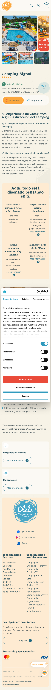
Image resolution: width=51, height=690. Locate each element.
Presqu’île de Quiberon (9, 574)
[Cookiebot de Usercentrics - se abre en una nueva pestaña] (36, 292)
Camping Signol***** (37, 594)
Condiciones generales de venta (12, 677)
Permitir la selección (25, 388)
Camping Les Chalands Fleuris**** (37, 564)
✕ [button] (46, 664)
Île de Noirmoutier (11, 591)
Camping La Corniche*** (32, 570)
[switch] (44, 352)
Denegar (25, 396)
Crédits (40, 677)
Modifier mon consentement (36, 672)
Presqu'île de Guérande (9, 564)
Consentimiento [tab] (10, 299)
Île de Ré (7, 581)
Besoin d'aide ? (38, 664)
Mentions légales (8, 681)
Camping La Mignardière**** (35, 600)
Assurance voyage (29, 677)
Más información (38, 231)
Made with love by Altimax (11, 684)
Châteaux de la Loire (13, 588)
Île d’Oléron (8, 585)
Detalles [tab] (25, 299)
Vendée (6, 578)
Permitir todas (25, 379)
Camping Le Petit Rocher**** (35, 583)
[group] (13, 100)
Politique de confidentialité (24, 681)
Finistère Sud (9, 568)
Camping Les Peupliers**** (33, 590)
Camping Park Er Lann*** (35, 577)
